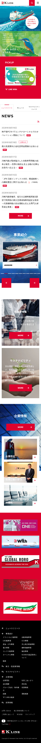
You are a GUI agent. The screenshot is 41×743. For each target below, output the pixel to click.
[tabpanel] (20, 78)
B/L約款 (20, 714)
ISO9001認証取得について (29, 656)
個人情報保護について (21, 711)
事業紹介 (9, 634)
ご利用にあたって (8, 714)
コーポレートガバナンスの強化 (18, 501)
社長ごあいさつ (14, 479)
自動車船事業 (26, 637)
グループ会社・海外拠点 (11, 688)
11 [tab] (39, 273)
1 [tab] (13, 53)
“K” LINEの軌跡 (8, 697)
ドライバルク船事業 (10, 637)
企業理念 (10, 456)
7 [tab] (24, 273)
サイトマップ (30, 714)
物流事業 (25, 651)
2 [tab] (18, 53)
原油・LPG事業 (8, 644)
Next (36, 77)
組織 (4, 694)
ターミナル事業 (8, 655)
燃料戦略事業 (26, 648)
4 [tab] (27, 53)
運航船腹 (25, 694)
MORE (20, 216)
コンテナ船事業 (8, 651)
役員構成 (25, 687)
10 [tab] (35, 273)
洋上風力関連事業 (28, 644)
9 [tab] (31, 273)
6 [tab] (20, 273)
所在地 (24, 684)
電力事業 (6, 648)
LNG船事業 (7, 641)
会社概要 (6, 684)
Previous (5, 77)
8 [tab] (28, 273)
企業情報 (9, 677)
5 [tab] (17, 273)
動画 (4, 661)
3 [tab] (22, 53)
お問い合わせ (6, 711)
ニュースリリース (13, 628)
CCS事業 (25, 641)
